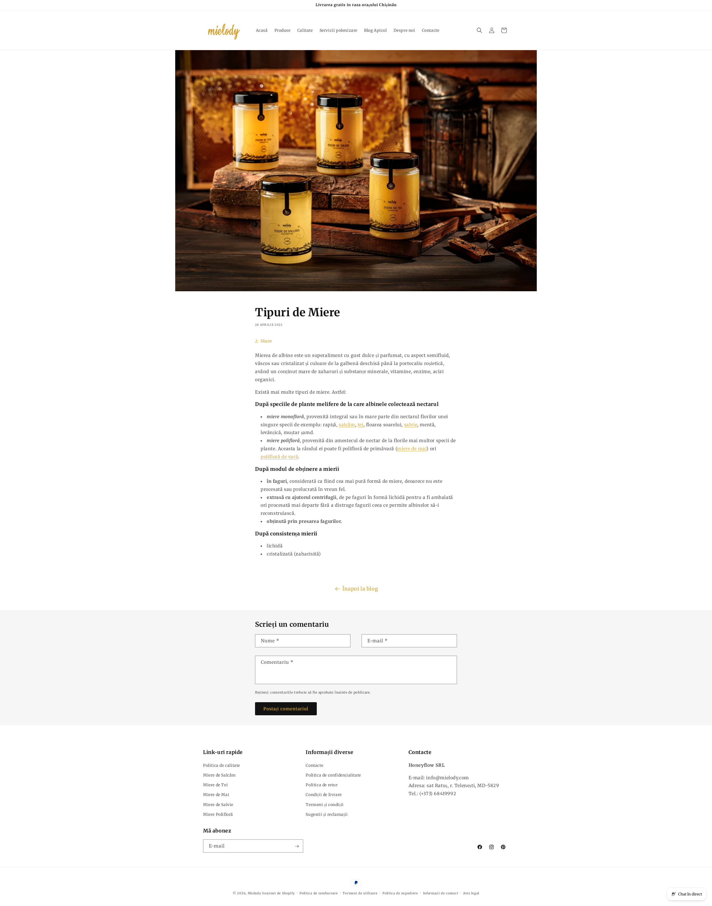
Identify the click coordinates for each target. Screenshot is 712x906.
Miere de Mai (216, 794)
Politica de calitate (221, 765)
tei (361, 424)
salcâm (347, 424)
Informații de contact (440, 893)
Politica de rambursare (319, 893)
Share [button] (266, 341)
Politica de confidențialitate (333, 774)
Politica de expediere (400, 893)
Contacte (314, 765)
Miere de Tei (215, 784)
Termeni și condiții (324, 804)
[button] (479, 30)
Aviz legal (471, 893)
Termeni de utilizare (360, 893)
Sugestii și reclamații (327, 814)
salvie (410, 424)
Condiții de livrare (324, 794)
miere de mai (411, 448)
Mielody (254, 893)
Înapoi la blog (360, 589)
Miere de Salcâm (219, 774)
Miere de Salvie (218, 804)
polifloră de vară (279, 456)
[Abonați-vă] (297, 846)
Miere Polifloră (218, 814)
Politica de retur (322, 784)
